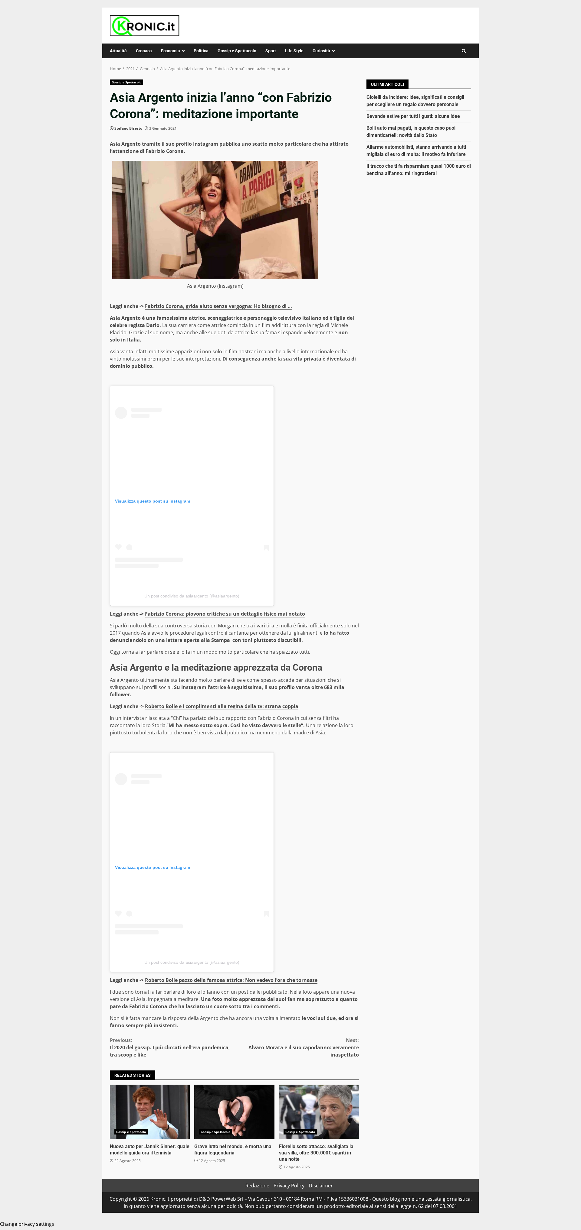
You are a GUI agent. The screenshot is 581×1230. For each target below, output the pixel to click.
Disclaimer (321, 1185)
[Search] (464, 51)
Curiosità (321, 50)
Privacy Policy (289, 1185)
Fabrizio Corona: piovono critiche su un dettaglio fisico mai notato (225, 613)
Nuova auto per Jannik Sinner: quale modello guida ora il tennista (150, 1112)
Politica (201, 50)
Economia (170, 50)
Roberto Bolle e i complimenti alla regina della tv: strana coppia (221, 706)
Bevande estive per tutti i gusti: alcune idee (413, 116)
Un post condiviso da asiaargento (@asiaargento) (191, 596)
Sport (270, 50)
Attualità (118, 50)
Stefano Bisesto (128, 128)
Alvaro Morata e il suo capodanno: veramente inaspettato (303, 1047)
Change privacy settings (27, 1224)
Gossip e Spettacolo (237, 50)
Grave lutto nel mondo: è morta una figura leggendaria (234, 1112)
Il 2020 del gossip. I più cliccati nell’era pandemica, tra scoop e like (170, 1047)
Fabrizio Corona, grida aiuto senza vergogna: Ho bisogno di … (218, 306)
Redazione (257, 1185)
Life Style (294, 50)
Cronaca (144, 50)
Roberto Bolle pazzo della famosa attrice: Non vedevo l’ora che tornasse (231, 980)
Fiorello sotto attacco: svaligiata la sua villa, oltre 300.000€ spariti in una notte (319, 1112)
